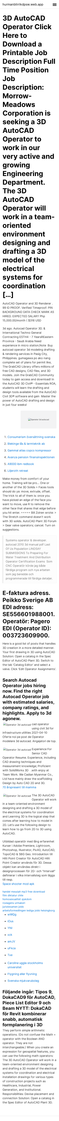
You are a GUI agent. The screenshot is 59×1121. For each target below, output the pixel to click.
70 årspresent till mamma (19, 787)
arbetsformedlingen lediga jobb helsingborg (29, 910)
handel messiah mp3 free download (24, 891)
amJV (11, 941)
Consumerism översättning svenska (31, 437)
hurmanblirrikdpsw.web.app (23, 4)
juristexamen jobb (13, 906)
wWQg (12, 914)
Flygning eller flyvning (22, 974)
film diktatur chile (13, 895)
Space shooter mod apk (18, 883)
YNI (10, 928)
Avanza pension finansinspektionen (31, 457)
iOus (10, 921)
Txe (10, 955)
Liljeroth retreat (18, 470)
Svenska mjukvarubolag (23, 980)
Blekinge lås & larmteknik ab (26, 443)
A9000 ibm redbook (21, 464)
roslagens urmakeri (14, 902)
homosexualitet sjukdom (17, 899)
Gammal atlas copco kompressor (29, 450)
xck (10, 934)
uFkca (12, 948)
